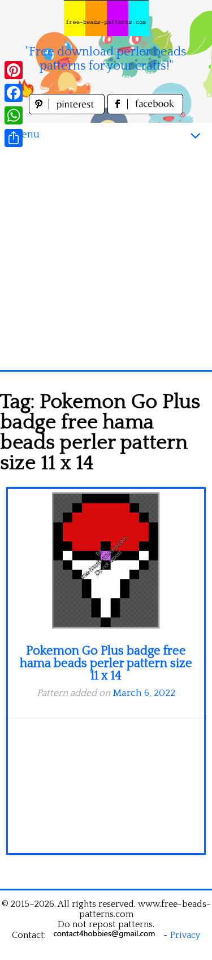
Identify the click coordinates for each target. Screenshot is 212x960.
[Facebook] (13, 92)
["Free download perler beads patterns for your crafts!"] (106, 18)
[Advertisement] (106, 258)
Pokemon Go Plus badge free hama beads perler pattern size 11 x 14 (106, 663)
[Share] (13, 138)
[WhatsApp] (13, 115)
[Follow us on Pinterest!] (68, 111)
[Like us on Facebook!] (145, 111)
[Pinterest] (13, 70)
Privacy (185, 935)
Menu (25, 134)
